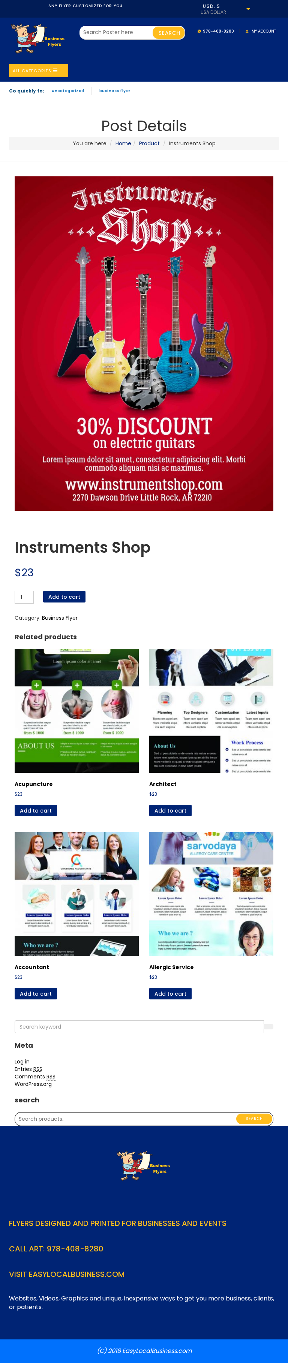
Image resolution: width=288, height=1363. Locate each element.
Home (123, 143)
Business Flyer (114, 91)
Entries (28, 1069)
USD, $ (211, 6)
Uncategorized (68, 91)
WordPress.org (33, 1084)
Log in (22, 1061)
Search (254, 1118)
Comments (35, 1076)
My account (264, 31)
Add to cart (64, 597)
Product (149, 143)
